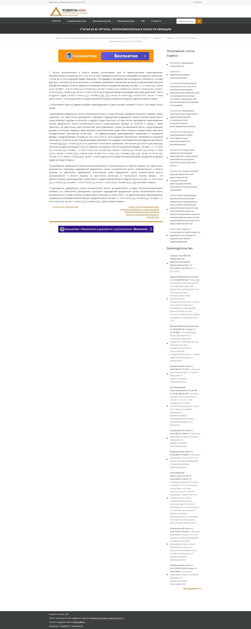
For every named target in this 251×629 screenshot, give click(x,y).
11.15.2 (59, 92)
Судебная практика (76, 21)
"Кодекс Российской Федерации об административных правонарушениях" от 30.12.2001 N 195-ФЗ (102, 38)
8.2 (76, 75)
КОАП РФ (56, 21)
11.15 (129, 89)
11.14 (115, 89)
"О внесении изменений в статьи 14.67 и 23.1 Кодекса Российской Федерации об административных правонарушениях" (185, 459)
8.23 (55, 82)
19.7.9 (51, 98)
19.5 (130, 95)
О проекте (156, 21)
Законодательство (102, 21)
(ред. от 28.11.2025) (182, 263)
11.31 (107, 95)
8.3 (58, 79)
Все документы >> (193, 588)
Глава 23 (170, 38)
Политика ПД (77, 626)
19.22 (72, 98)
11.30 (101, 95)
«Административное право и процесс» (107, 618)
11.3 (153, 85)
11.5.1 (94, 89)
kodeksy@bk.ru (79, 622)
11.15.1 (151, 89)
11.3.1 (51, 89)
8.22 (51, 82)
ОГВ (142, 21)
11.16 (73, 92)
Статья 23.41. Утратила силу (65, 207)
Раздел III (158, 38)
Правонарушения (126, 21)
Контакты (197, 2)
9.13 (68, 82)
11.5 (81, 89)
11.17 (94, 92)
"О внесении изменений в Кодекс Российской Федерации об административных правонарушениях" (185, 374)
